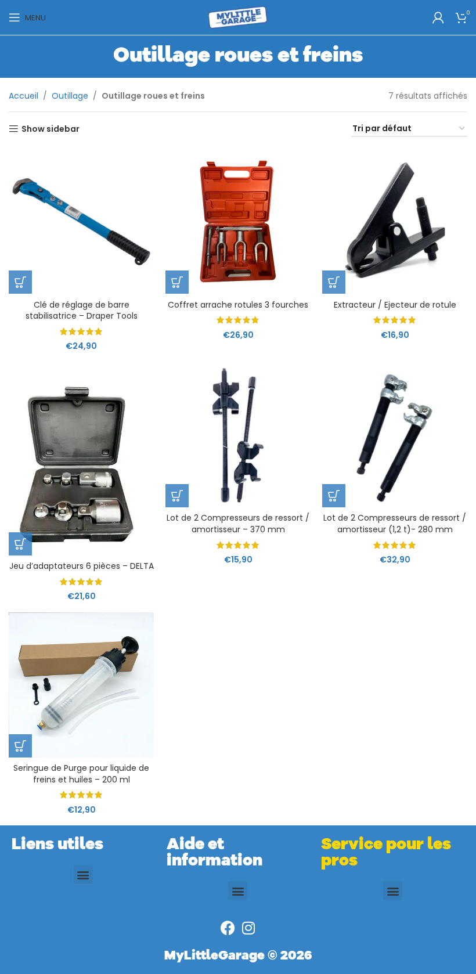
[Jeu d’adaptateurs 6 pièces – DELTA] (81, 458)
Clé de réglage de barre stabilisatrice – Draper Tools (82, 310)
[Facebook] (228, 928)
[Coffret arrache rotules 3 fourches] (238, 221)
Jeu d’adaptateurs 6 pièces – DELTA (81, 566)
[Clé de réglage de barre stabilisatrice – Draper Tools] (81, 221)
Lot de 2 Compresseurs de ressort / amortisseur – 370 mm (238, 523)
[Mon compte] (438, 17)
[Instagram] (248, 928)
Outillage (70, 96)
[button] (20, 282)
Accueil (23, 96)
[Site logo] (238, 17)
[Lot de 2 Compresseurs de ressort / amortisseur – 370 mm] (238, 434)
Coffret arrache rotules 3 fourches (238, 305)
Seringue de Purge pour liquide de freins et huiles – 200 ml (81, 773)
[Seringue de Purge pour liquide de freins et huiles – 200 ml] (81, 684)
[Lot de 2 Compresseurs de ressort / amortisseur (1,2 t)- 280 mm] (394, 434)
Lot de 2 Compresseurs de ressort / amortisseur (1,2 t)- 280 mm (394, 523)
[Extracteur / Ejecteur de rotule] (394, 221)
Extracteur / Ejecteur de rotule (395, 305)
